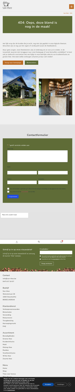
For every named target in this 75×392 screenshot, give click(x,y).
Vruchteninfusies (9, 353)
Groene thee (7, 339)
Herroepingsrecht (9, 323)
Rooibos (6, 350)
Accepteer (48, 384)
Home (5, 368)
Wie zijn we (7, 377)
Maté (5, 344)
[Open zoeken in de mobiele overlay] (39, 242)
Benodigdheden (8, 336)
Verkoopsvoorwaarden (11, 309)
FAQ (4, 326)
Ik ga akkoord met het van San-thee (22, 191)
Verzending (7, 315)
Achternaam (41, 169)
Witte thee (7, 356)
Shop (4, 371)
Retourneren (7, 318)
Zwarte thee (7, 358)
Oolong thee (7, 347)
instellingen (11, 390)
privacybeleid (24, 191)
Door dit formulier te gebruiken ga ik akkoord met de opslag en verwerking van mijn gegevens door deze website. (38, 189)
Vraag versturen (13, 196)
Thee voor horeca (9, 374)
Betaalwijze (7, 312)
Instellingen (60, 384)
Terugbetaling (8, 320)
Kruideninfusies (8, 341)
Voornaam (9, 169)
